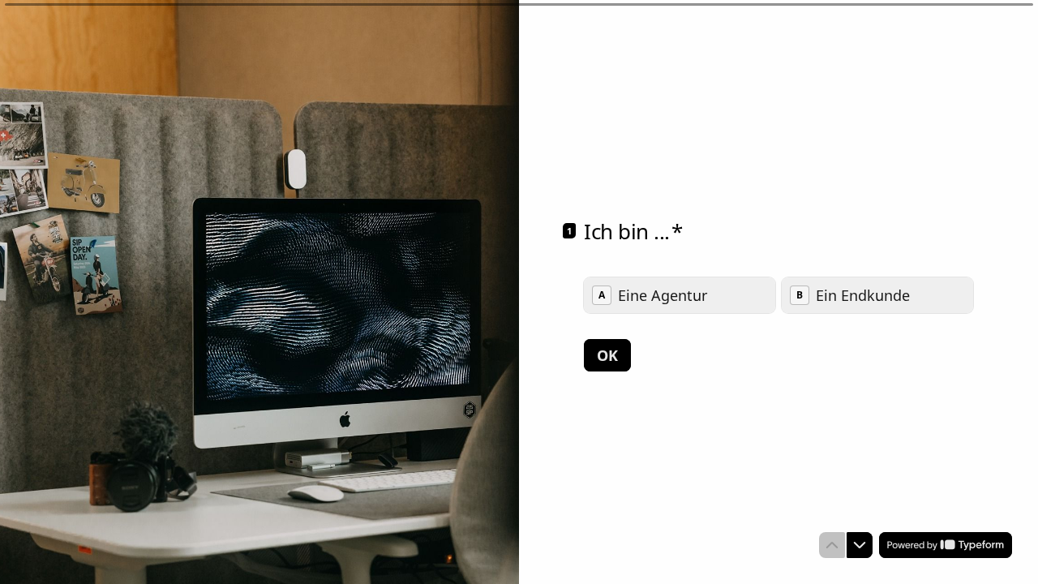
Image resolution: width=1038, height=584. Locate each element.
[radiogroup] (778, 295)
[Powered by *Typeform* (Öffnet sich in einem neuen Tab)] (945, 545)
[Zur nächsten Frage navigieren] (860, 545)
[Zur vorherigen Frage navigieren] (832, 545)
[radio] (679, 295)
